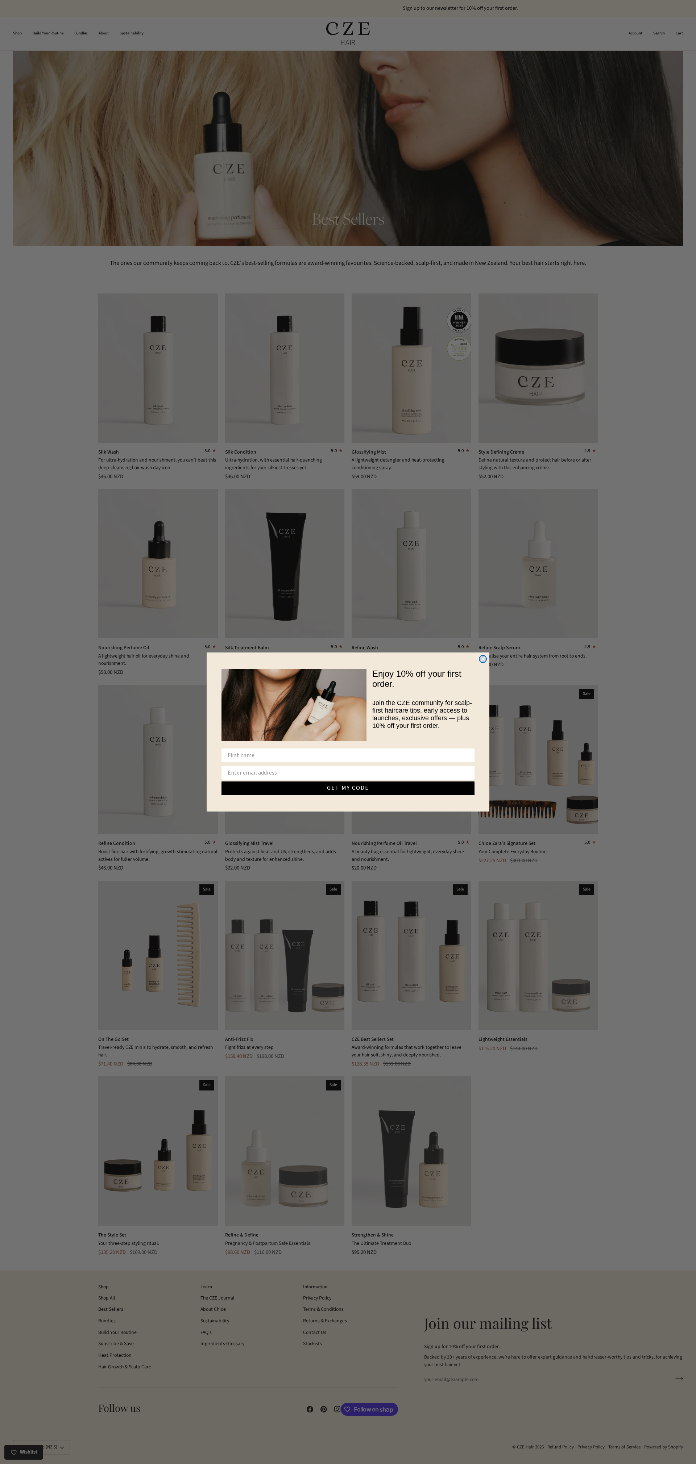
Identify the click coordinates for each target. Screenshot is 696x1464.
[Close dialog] (482, 659)
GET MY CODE (348, 788)
